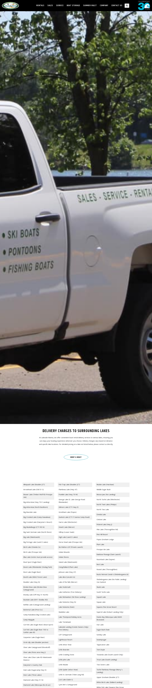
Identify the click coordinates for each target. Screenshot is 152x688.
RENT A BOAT (76, 457)
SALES (50, 5)
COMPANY (104, 5)
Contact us (116, 5)
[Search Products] (127, 6)
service (60, 5)
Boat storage (73, 5)
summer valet (90, 5)
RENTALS (40, 5)
